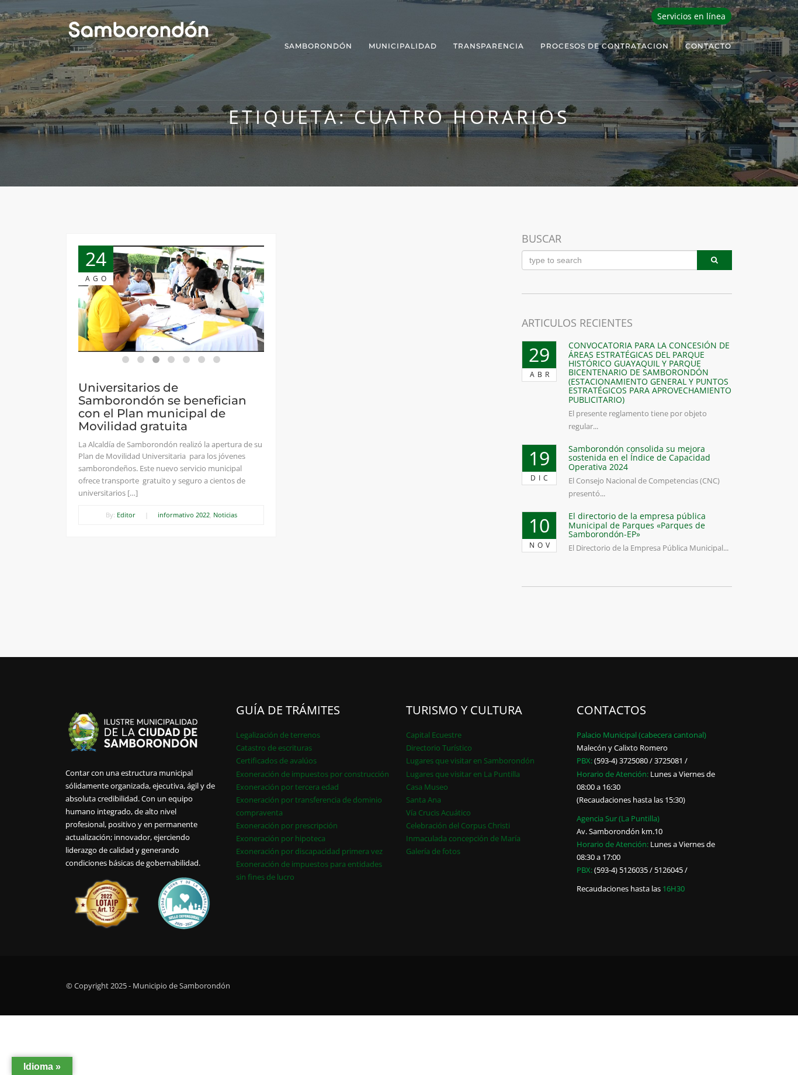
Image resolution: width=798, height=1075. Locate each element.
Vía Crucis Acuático (438, 812)
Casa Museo (427, 787)
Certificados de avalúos (276, 760)
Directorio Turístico (439, 747)
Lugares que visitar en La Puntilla (463, 774)
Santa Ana (423, 799)
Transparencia (488, 46)
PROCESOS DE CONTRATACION (604, 46)
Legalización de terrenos (278, 735)
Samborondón (318, 46)
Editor (126, 514)
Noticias (225, 514)
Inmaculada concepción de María (463, 838)
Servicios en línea (691, 16)
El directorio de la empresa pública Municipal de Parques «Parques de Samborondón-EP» (637, 525)
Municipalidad (403, 46)
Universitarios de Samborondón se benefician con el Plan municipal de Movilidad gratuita (162, 407)
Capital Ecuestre (434, 735)
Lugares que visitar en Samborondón (470, 760)
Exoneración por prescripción (287, 825)
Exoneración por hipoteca (280, 838)
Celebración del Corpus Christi (458, 825)
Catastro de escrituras (274, 747)
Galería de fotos (433, 851)
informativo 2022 (184, 514)
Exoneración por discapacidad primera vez (309, 851)
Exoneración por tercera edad (287, 787)
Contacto (708, 46)
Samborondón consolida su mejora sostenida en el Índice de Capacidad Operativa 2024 (639, 457)
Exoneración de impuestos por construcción (312, 774)
